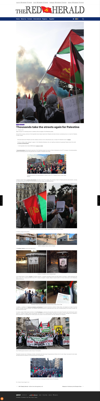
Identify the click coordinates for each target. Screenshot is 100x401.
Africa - (30, 397)
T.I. (16, 129)
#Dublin (69, 139)
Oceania (35, 397)
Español (51, 19)
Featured (17, 124)
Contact (29, 19)
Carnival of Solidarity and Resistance (35, 307)
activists (30, 276)
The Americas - (23, 397)
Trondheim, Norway (21, 248)
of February (40, 312)
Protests (22, 382)
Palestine (19, 382)
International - (18, 397)
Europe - (32, 397)
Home (18, 19)
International (37, 19)
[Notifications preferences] (2, 398)
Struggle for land (26, 382)
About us (23, 19)
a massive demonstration (31, 179)
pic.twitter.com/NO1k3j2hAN (23, 143)
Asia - (27, 397)
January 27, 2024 (39, 145)
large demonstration (21, 150)
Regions (44, 19)
